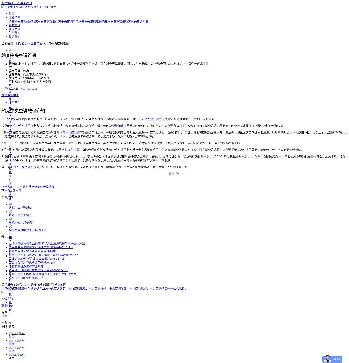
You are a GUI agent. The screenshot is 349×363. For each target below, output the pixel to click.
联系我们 (14, 36)
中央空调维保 (27, 167)
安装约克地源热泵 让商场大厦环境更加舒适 (37, 258)
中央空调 (13, 119)
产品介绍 (14, 102)
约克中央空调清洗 (67, 21)
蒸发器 (125, 125)
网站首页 (22, 43)
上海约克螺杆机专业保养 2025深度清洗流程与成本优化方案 (47, 243)
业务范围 (14, 17)
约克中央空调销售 (136, 21)
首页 (12, 13)
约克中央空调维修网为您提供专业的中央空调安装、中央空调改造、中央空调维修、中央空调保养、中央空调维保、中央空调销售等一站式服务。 (94, 288)
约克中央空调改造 (43, 21)
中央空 (165, 125)
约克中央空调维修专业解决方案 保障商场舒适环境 (41, 247)
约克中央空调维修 (20, 21)
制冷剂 (69, 149)
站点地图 (60, 284)
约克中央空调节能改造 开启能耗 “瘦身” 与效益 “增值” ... (45, 255)
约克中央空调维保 (90, 21)
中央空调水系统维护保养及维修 (28, 186)
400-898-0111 (29, 88)
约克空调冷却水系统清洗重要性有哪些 (33, 251)
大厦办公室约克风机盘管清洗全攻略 (32, 262)
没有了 (11, 190)
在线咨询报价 (10, 95)
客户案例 (14, 25)
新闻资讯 (14, 29)
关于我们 (14, 32)
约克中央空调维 (158, 119)
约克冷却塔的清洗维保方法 (26, 277)
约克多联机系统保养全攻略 (26, 266)
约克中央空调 (19, 125)
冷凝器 (113, 125)
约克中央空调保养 (71, 132)
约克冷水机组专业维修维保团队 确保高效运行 (38, 270)
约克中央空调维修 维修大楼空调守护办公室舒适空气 (42, 274)
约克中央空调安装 (113, 21)
